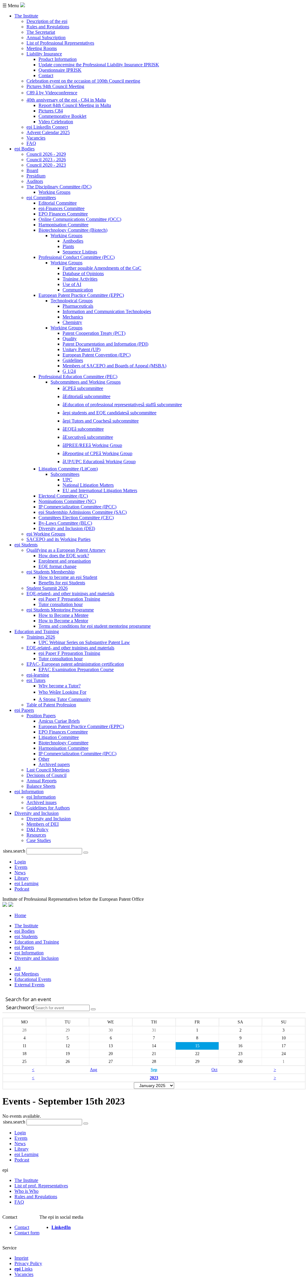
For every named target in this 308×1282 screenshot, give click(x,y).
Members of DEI (42, 824)
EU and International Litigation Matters (100, 490)
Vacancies (35, 137)
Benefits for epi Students (61, 582)
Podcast (21, 888)
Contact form (26, 1232)
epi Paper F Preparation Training (69, 599)
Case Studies (38, 840)
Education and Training (36, 631)
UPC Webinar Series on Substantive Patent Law (84, 642)
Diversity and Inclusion (36, 813)
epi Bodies (24, 148)
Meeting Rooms (41, 48)
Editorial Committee (57, 203)
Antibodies (73, 241)
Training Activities (80, 278)
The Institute (26, 15)
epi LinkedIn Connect (47, 127)
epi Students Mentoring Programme (60, 609)
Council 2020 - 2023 (46, 165)
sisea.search (14, 850)
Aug (93, 1069)
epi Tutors (35, 680)
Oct (214, 1069)
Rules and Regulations (47, 26)
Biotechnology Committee (63, 742)
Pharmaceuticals (78, 306)
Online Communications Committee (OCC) (79, 219)
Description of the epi (46, 21)
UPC (67, 479)
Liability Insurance (44, 53)
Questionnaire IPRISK (60, 70)
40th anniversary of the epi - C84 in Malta (66, 99)
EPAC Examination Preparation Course (76, 669)
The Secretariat (40, 32)
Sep (154, 1069)
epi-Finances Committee (61, 208)
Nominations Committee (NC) (67, 501)
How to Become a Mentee (63, 615)
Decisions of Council (46, 775)
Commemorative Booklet (62, 116)
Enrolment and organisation (64, 561)
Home (20, 915)
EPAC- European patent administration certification (75, 664)
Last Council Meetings (47, 769)
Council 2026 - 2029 (46, 154)
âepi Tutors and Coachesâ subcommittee (101, 420)
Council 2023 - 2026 (46, 159)
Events (20, 867)
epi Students (26, 544)
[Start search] (93, 1009)
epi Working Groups (45, 533)
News (20, 872)
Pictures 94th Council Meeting (55, 86)
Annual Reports (41, 780)
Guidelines (73, 360)
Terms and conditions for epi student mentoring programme (94, 626)
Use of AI (72, 284)
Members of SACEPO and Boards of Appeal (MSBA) (114, 365)
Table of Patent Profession (51, 704)
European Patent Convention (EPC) (97, 354)
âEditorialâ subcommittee (86, 396)
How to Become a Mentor (63, 620)
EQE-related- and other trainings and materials (70, 593)
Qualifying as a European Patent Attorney (66, 550)
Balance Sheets (40, 786)
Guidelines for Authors (48, 807)
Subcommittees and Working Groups (86, 382)
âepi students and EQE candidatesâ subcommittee (109, 412)
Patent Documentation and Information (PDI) (105, 344)
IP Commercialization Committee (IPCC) (77, 506)
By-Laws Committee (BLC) (65, 523)
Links (23, 1268)
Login (20, 861)
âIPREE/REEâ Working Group (92, 445)
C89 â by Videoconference (51, 92)
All (17, 968)
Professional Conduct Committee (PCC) (76, 257)
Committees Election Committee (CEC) (76, 517)
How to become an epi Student (67, 577)
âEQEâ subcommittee (83, 429)
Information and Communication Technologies (107, 311)
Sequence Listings (80, 251)
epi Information (29, 791)
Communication (78, 289)
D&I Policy (37, 829)
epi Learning (26, 883)
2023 (154, 1077)
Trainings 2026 (40, 636)
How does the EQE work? (63, 555)
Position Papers (41, 715)
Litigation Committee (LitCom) (68, 468)
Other (43, 759)
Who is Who (26, 1191)
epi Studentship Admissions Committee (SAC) (82, 512)
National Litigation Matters (88, 485)
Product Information (57, 59)
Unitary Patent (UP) (81, 349)
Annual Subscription (46, 37)
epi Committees (41, 197)
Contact (45, 75)
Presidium (35, 175)
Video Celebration (55, 121)
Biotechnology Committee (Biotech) (72, 230)
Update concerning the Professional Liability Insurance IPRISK (98, 64)
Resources (36, 834)
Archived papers (54, 764)
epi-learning (37, 674)
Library (21, 878)
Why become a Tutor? (59, 685)
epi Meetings (26, 973)
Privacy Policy (28, 1263)
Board (32, 170)
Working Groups (54, 192)
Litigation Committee (58, 737)
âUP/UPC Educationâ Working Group (99, 461)
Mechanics (73, 316)
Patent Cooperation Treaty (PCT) (94, 333)
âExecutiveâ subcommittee (88, 437)
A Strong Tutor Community (64, 699)
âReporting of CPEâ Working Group (97, 453)
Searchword (20, 1007)
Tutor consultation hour (60, 604)
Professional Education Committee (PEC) (77, 376)
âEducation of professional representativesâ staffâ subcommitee (122, 404)
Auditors (34, 181)
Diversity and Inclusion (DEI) (66, 528)
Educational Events (32, 979)
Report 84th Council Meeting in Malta (74, 105)
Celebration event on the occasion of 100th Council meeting (83, 80)
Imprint (21, 1258)
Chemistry (72, 322)
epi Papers (24, 710)
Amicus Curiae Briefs (59, 721)
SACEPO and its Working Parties (58, 539)
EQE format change (57, 566)
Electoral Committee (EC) (63, 495)
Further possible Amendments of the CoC (102, 268)
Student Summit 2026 (47, 588)
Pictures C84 (50, 110)
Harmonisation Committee (63, 224)
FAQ (31, 143)
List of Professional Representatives (60, 43)
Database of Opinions (83, 273)
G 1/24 (69, 371)
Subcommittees (65, 474)
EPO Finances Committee (63, 213)
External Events (29, 984)
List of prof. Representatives (41, 1185)
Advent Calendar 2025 (48, 132)
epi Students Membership (50, 571)
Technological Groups (72, 300)
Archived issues (41, 802)
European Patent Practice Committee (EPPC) (81, 295)
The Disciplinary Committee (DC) (58, 186)
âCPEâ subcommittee (83, 388)
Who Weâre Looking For (62, 692)
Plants (68, 246)
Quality (70, 338)
